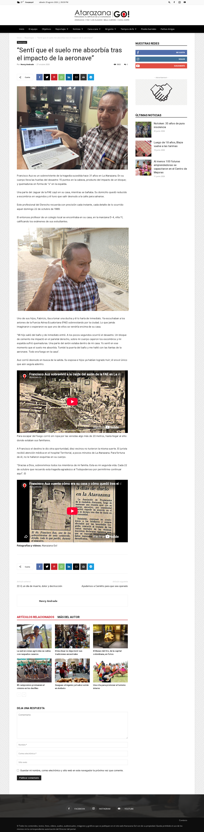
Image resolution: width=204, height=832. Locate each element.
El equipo (33, 29)
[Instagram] (179, 2)
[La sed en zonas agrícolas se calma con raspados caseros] (34, 636)
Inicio (21, 29)
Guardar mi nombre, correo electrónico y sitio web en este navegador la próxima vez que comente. (71, 770)
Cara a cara (93, 29)
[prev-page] (19, 695)
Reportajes (60, 29)
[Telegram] (91, 77)
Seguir (182, 59)
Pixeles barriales (148, 29)
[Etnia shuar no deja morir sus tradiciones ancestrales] (72, 636)
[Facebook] (174, 2)
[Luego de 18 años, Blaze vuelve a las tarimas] (143, 149)
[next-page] (24, 695)
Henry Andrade (27, 64)
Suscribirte (179, 66)
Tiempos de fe (127, 29)
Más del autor (69, 617)
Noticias (76, 29)
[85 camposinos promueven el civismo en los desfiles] (34, 670)
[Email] (76, 77)
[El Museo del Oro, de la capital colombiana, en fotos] (110, 636)
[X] (47, 77)
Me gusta (180, 52)
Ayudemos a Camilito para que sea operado (105, 586)
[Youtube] (184, 2)
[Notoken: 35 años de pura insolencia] (143, 130)
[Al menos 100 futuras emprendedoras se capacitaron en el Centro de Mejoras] (143, 168)
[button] (169, 2)
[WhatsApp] (61, 77)
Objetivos (46, 29)
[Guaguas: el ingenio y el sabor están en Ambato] (72, 670)
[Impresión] (83, 77)
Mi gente (109, 29)
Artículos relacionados (35, 617)
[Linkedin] (69, 77)
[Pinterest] (54, 77)
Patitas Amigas (168, 29)
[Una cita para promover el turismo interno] (110, 670)
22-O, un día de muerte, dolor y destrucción (39, 586)
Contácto (183, 820)
